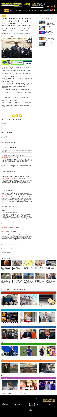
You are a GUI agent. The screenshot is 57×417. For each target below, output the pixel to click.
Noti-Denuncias (18, 405)
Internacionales (26, 10)
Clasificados (5, 13)
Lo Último (6, 10)
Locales (12, 10)
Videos (16, 403)
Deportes (34, 10)
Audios (16, 402)
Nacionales (18, 10)
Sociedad (40, 10)
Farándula (46, 10)
